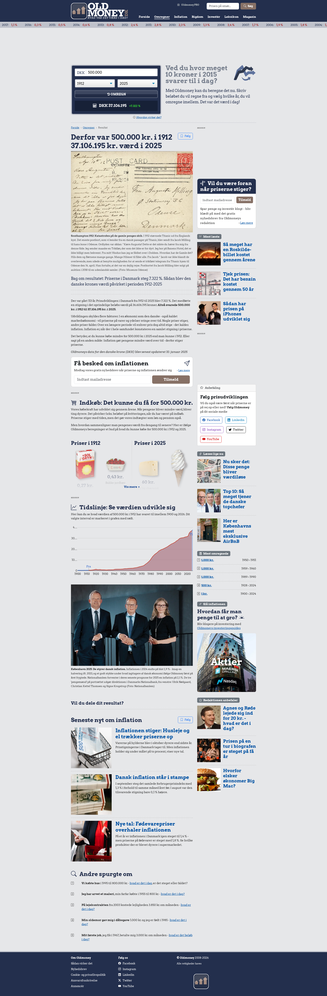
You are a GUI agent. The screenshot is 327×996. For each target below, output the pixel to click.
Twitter (238, 429)
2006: (243, 25)
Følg (188, 136)
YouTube (212, 439)
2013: (74, 25)
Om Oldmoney (81, 957)
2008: (194, 25)
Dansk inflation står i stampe (152, 777)
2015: (26, 25)
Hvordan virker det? (148, 117)
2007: (219, 25)
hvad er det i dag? (173, 894)
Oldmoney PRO (190, 4)
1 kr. (204, 593)
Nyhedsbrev (79, 969)
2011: (122, 25)
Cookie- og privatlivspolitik (88, 974)
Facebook (213, 420)
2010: (146, 25)
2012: (98, 25)
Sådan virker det (81, 963)
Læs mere (184, 370)
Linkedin (237, 420)
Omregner (162, 17)
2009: (170, 25)
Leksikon (231, 17)
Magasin (249, 17)
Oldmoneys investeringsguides (219, 628)
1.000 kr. (207, 560)
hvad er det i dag (141, 883)
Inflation (180, 17)
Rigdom (197, 17)
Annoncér (77, 986)
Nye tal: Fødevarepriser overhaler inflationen (145, 827)
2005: (267, 25)
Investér (214, 17)
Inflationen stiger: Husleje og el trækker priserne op (152, 733)
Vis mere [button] (132, 487)
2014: (50, 25)
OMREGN (118, 94)
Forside (144, 17)
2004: (291, 25)
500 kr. (206, 585)
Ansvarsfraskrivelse (84, 980)
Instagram (213, 429)
